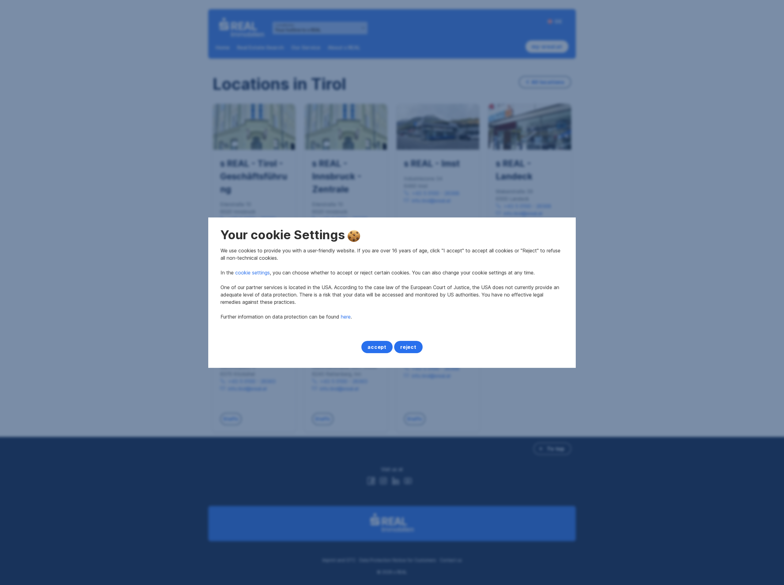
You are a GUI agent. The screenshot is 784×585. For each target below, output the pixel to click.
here (346, 317)
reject (408, 347)
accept (377, 347)
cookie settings (252, 273)
